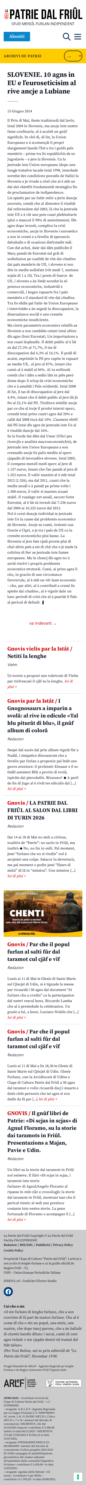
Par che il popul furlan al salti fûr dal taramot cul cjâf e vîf (38, 952)
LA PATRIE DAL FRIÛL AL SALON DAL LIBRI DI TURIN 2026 (42, 810)
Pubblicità (43, 1245)
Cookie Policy (13, 1250)
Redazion (10, 1245)
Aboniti (17, 36)
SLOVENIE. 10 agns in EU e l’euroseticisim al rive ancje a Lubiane (41, 83)
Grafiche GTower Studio (39, 1281)
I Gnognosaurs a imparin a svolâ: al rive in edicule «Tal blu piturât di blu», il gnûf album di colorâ (42, 716)
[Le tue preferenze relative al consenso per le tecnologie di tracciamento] (78, 1477)
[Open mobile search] (66, 36)
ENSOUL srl (12, 1281)
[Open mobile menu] (77, 36)
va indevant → (43, 623)
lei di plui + (16, 788)
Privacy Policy (63, 1245)
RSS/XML (26, 1245)
